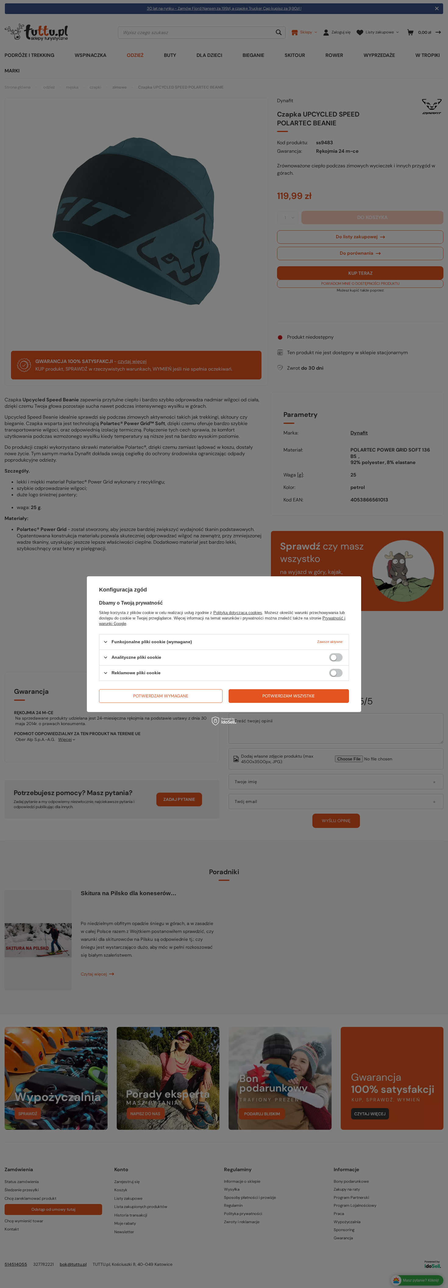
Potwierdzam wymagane (160, 696)
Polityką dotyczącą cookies (237, 612)
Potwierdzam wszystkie (288, 696)
